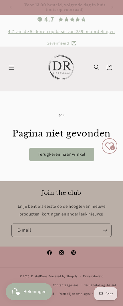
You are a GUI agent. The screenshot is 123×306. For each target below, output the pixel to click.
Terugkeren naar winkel (62, 154)
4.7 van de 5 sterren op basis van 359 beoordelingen (61, 31)
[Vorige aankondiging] (10, 7)
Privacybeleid (93, 276)
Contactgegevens (66, 285)
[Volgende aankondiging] (112, 7)
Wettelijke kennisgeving (77, 294)
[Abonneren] (105, 230)
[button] (11, 67)
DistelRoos (39, 276)
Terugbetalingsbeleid (100, 285)
